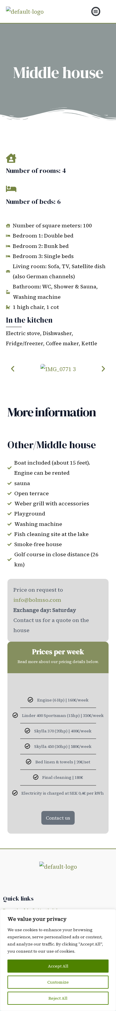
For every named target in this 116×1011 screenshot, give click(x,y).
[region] (58, 960)
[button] (96, 11)
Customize (58, 982)
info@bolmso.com (37, 600)
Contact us (58, 818)
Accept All (58, 966)
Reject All (58, 998)
